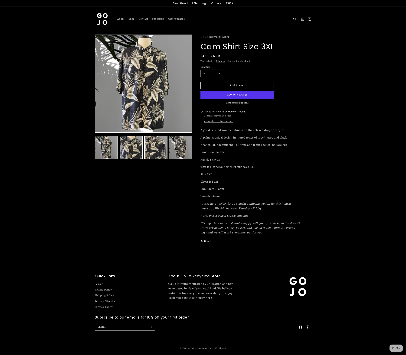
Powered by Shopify (217, 348)
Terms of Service (105, 301)
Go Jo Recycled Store (197, 348)
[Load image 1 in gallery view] (106, 147)
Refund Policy (103, 289)
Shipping (220, 61)
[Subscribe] (150, 327)
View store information (218, 121)
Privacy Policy (104, 307)
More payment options (237, 103)
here (209, 297)
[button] (295, 19)
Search (99, 284)
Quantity (205, 67)
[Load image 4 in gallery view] (180, 147)
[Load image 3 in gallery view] (155, 147)
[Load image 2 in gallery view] (131, 147)
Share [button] (207, 241)
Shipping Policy (104, 295)
